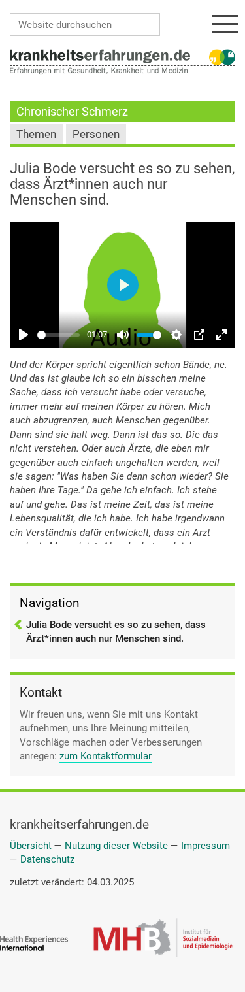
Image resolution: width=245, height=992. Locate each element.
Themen (36, 134)
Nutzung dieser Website (116, 845)
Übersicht (31, 845)
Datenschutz (47, 859)
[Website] (100, 55)
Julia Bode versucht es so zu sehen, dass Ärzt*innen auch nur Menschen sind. (116, 631)
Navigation (49, 602)
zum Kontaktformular (105, 756)
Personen (96, 134)
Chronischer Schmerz (72, 111)
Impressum (205, 845)
